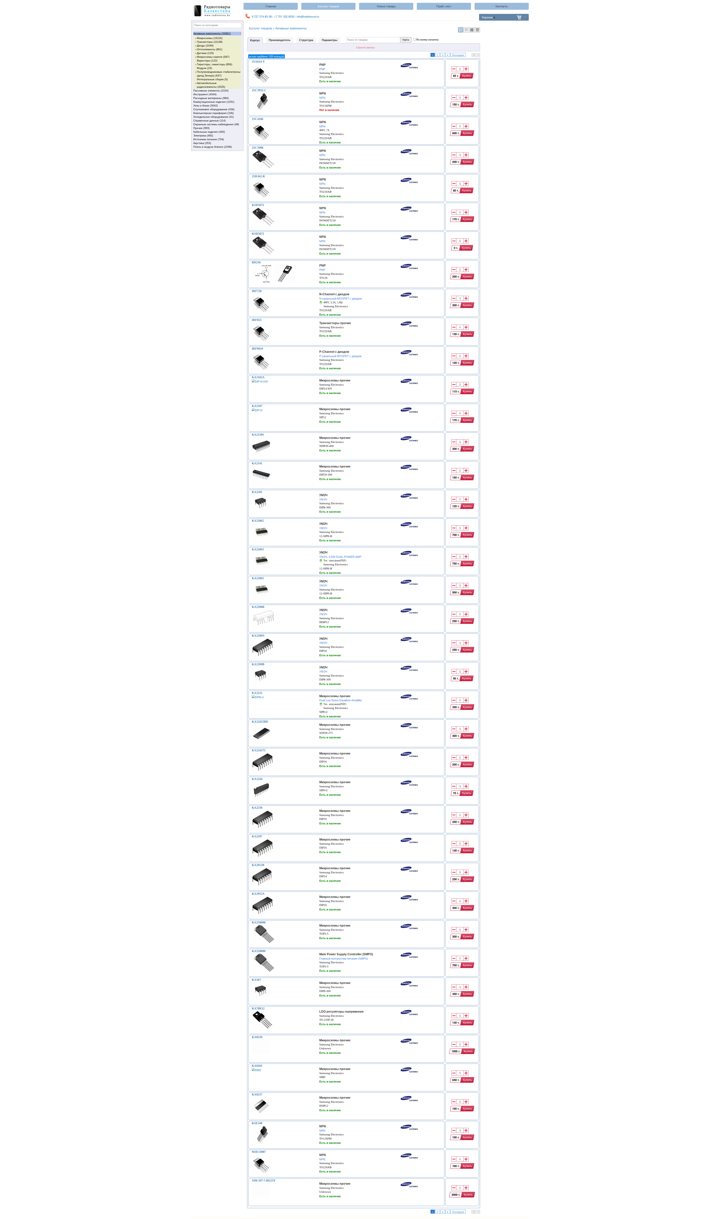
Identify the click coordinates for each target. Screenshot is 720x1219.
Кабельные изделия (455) (209, 131)
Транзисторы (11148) (210, 41)
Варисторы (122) (207, 60)
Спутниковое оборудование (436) (214, 109)
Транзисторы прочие (335, 323)
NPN (322, 93)
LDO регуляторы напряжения (341, 1011)
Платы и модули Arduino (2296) (212, 146)
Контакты (502, 6)
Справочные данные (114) (209, 120)
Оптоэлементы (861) (209, 49)
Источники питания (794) (208, 139)
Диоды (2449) (205, 45)
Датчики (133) (205, 53)
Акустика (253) (202, 143)
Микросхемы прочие (334, 380)
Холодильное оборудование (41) (213, 116)
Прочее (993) (201, 128)
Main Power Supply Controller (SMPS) (346, 954)
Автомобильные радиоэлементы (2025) (211, 85)
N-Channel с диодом (334, 294)
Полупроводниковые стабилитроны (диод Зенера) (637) (218, 73)
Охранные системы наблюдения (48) (216, 124)
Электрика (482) (203, 135)
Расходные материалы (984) (211, 98)
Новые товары (386, 6)
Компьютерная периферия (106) (213, 113)
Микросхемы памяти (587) (213, 56)
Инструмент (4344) (205, 94)
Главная (271, 6)
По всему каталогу (427, 39)
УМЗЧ (323, 495)
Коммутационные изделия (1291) (213, 101)
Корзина (487, 17)
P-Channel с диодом (334, 351)
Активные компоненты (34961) (212, 33)
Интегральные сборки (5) (212, 79)
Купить (466, 75)
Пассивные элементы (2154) (211, 90)
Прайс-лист (443, 6)
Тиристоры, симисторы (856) (214, 64)
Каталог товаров (328, 6)
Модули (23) (204, 68)
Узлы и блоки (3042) (205, 105)
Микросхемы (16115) (210, 38)
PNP (322, 64)
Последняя (458, 55)
